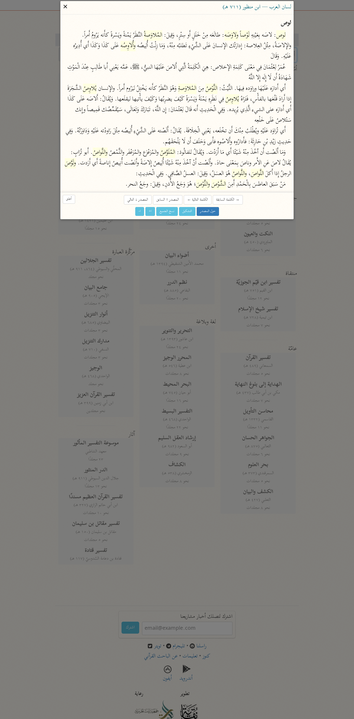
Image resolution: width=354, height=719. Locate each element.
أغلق (69, 199)
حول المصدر (208, 211)
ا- (140, 211)
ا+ (150, 211)
